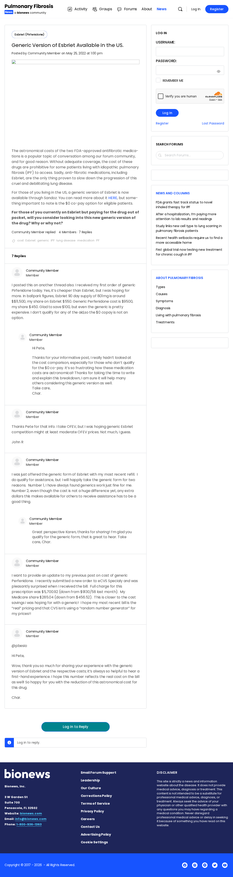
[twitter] (214, 865)
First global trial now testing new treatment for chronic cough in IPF (189, 252)
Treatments (165, 322)
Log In (195, 9)
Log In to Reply (75, 726)
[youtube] (224, 865)
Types (160, 287)
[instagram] (194, 865)
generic (43, 240)
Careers (88, 819)
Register (217, 9)
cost (20, 240)
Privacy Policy (92, 811)
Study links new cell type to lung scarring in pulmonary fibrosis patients (189, 228)
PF (97, 240)
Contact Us (90, 826)
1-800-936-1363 (29, 824)
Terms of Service (95, 803)
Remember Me (173, 80)
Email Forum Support (98, 772)
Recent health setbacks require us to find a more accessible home (189, 240)
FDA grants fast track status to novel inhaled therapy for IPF (184, 204)
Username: (165, 42)
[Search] (180, 9)
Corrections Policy (96, 795)
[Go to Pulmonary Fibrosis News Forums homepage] (29, 8)
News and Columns (173, 193)
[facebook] (184, 865)
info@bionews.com (30, 819)
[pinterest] (204, 865)
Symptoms (164, 301)
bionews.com (31, 813)
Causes (161, 294)
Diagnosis (163, 308)
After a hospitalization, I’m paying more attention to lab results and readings (186, 216)
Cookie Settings (94, 842)
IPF (53, 240)
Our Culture (91, 788)
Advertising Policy (96, 834)
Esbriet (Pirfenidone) (29, 34)
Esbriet (30, 240)
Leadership (90, 780)
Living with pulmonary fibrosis (178, 315)
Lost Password (213, 123)
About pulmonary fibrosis (179, 278)
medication (85, 240)
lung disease (66, 240)
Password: (166, 60)
